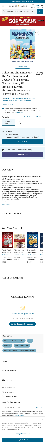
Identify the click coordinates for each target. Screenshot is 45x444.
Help (4, 361)
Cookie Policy (13, 429)
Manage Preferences (22, 434)
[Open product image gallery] (22, 46)
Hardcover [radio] (8, 122)
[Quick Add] (10, 245)
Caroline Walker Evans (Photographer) (17, 100)
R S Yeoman (6, 255)
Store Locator (10, 388)
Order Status (9, 392)
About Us (7, 380)
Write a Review (7, 104)
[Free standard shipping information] (38, 137)
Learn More (19, 112)
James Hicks (21, 98)
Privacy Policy (19, 415)
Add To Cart (22, 142)
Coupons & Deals (11, 396)
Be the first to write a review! (22, 324)
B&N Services (9, 370)
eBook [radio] (20, 122)
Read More (6, 204)
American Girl (19, 255)
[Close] (42, 420)
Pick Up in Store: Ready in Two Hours (22, 1)
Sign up (39, 407)
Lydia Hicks (30, 98)
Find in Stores (22, 154)
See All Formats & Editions (33, 117)
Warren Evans (9, 98)
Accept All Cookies (22, 440)
